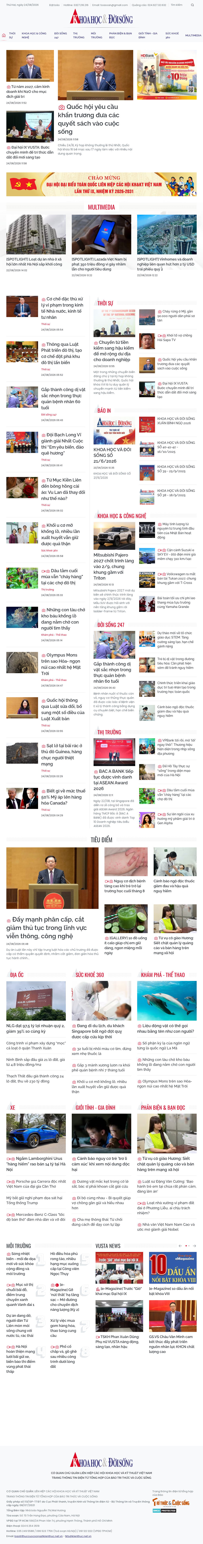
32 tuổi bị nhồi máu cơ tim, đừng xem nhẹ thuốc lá (101, 1051)
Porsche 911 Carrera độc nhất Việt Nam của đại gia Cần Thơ (36, 1183)
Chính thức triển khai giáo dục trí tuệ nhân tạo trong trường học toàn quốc (176, 687)
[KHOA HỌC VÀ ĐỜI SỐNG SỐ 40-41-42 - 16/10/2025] (147, 449)
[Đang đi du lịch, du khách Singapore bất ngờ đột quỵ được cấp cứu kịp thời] (101, 1001)
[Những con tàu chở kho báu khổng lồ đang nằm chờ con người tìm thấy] (22, 617)
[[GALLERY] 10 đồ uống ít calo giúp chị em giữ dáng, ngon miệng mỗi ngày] (126, 918)
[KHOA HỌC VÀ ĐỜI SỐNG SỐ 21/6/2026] (114, 430)
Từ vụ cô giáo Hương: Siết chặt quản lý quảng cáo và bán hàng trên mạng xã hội (174, 945)
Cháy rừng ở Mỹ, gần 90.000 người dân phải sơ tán (176, 316)
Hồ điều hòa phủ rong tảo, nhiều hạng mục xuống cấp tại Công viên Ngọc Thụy (64, 1264)
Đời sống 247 (60, 35)
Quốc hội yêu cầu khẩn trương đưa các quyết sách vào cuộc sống (88, 119)
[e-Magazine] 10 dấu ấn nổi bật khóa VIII (171, 1291)
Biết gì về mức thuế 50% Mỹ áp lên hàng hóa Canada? (63, 797)
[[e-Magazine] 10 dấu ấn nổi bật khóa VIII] (173, 1268)
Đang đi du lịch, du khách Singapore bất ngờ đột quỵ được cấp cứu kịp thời (98, 1031)
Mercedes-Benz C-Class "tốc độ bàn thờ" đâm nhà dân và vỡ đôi (35, 1217)
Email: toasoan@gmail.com (110, 5)
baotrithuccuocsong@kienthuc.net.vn (38, 1536)
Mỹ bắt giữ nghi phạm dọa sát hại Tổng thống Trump (34, 1200)
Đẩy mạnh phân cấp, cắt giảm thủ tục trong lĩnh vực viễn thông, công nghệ (46, 928)
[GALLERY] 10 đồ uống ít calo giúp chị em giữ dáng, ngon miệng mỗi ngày (125, 945)
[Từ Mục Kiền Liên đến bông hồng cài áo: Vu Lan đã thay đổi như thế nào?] (22, 487)
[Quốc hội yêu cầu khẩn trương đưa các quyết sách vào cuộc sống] (95, 75)
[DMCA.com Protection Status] (164, 1510)
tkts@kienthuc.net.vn (78, 1536)
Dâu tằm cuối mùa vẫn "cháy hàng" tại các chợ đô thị (62, 576)
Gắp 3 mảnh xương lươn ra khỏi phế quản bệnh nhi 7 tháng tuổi (101, 1067)
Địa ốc (16, 975)
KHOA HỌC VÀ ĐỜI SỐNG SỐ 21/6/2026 (112, 455)
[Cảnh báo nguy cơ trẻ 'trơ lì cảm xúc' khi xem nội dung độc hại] (101, 1133)
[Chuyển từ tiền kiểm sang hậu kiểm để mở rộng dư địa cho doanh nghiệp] (114, 323)
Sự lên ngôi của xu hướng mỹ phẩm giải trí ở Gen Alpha (176, 818)
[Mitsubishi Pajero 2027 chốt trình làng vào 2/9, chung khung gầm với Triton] (114, 536)
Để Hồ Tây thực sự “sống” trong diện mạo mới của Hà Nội (174, 770)
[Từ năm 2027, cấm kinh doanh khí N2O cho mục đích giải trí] (30, 66)
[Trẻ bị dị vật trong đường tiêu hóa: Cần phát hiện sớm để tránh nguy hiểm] (147, 665)
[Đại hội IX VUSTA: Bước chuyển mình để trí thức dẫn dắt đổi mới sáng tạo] (30, 126)
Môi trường (96, 35)
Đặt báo (54, 5)
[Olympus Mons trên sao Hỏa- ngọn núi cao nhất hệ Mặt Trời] (22, 662)
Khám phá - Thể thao (54, 634)
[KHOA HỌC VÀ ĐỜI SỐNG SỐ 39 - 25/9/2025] (147, 473)
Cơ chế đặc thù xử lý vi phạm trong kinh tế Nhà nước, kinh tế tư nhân (62, 308)
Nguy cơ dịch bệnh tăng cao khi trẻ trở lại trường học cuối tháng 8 (125, 886)
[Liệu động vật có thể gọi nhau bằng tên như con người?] (167, 1001)
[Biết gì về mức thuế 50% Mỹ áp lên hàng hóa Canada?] (22, 798)
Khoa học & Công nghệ (34, 35)
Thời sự (12, 35)
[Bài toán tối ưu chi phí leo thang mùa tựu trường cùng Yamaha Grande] (147, 604)
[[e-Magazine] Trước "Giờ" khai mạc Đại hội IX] (119, 1268)
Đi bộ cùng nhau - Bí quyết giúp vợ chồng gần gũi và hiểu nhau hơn (101, 1203)
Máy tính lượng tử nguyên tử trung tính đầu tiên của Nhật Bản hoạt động (175, 530)
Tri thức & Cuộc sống (170, 1502)
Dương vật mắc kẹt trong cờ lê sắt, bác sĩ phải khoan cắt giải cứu (100, 1183)
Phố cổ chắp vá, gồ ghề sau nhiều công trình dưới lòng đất (63, 1356)
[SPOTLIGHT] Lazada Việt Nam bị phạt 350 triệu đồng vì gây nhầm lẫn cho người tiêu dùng (99, 264)
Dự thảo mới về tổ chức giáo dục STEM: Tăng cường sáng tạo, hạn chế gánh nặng (175, 639)
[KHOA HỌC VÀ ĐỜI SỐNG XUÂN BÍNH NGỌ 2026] (147, 425)
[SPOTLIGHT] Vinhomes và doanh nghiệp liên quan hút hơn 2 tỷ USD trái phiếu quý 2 (165, 264)
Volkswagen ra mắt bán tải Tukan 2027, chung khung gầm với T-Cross (176, 578)
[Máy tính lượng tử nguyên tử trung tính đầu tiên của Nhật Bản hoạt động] (147, 530)
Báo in (104, 410)
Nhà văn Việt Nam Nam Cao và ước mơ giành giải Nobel (166, 1227)
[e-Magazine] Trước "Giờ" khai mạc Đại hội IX (119, 1291)
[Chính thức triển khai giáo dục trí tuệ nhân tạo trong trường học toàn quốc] (147, 689)
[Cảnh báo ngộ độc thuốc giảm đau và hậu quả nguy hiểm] (147, 713)
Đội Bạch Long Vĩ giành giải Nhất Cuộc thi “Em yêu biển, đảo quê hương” (62, 444)
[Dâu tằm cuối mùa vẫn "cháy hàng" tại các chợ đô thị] (22, 578)
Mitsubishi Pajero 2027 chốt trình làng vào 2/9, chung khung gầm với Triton (114, 566)
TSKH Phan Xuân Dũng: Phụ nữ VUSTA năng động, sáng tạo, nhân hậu (117, 1342)
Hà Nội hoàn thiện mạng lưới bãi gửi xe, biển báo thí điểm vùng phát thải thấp (20, 1359)
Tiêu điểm (101, 839)
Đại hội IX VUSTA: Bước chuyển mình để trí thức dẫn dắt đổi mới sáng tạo (30, 152)
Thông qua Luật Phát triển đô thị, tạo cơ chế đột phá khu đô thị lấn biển (61, 353)
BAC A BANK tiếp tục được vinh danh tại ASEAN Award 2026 (113, 780)
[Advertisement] (102, 1406)
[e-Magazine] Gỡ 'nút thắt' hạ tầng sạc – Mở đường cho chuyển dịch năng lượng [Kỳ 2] (64, 1297)
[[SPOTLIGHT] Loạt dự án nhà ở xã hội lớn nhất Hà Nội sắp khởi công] (36, 234)
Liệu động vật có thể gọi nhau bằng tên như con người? (165, 1028)
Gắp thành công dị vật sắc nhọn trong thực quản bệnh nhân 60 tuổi (63, 398)
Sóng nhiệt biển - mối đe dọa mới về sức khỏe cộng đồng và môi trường (20, 1264)
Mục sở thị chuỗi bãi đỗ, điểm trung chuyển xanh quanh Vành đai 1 (20, 1295)
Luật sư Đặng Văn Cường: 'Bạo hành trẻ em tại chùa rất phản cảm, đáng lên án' (166, 1186)
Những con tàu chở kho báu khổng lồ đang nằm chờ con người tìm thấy (63, 619)
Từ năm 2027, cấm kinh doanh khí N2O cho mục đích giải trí (28, 92)
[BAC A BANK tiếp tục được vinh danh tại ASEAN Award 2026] (114, 752)
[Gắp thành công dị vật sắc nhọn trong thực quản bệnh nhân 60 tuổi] (22, 397)
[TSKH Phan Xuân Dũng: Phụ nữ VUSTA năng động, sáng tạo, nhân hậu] (119, 1316)
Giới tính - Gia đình (148, 35)
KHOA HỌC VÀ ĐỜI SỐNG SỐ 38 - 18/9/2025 (176, 493)
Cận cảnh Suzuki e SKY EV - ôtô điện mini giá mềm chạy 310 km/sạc (176, 554)
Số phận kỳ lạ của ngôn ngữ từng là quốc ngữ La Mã (163, 1045)
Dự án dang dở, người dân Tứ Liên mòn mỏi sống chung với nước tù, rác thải (19, 1325)
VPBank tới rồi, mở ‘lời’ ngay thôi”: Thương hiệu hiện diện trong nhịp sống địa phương (176, 747)
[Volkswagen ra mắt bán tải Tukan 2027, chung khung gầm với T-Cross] (147, 580)
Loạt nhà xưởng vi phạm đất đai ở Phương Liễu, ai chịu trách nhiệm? (165, 1208)
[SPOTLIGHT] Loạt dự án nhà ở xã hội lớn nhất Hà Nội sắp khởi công (34, 261)
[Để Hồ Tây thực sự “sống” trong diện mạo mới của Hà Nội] (147, 772)
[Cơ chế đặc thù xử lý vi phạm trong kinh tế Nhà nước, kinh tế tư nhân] (22, 306)
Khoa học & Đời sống (101, 16)
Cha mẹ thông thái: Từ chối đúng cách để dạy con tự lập (97, 1222)
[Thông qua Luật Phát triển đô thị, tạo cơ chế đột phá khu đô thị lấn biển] (22, 351)
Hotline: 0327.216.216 (76, 5)
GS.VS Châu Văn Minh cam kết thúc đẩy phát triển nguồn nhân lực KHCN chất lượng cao (171, 1344)
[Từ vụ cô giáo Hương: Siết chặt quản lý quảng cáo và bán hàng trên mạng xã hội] (175, 918)
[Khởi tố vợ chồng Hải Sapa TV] (147, 341)
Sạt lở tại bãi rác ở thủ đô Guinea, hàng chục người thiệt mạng (61, 754)
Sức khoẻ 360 (172, 35)
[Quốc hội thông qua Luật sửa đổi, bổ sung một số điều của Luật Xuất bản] (22, 707)
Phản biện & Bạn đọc (120, 35)
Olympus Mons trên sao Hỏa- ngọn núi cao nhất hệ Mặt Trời (61, 664)
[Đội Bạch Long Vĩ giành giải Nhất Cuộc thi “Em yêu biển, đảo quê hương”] (22, 442)
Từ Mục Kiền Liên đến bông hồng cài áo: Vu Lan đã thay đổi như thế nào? (63, 489)
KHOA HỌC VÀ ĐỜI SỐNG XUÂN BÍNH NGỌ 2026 (176, 421)
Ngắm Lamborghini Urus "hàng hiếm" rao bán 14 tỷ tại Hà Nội (35, 1164)
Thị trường (78, 35)
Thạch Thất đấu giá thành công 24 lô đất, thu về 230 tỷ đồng (35, 1078)
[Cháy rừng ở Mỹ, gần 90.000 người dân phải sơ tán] (147, 317)
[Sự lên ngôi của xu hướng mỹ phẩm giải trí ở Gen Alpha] (147, 820)
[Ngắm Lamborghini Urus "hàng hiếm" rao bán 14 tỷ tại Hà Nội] (36, 1133)
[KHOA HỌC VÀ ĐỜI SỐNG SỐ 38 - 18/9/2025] (147, 497)
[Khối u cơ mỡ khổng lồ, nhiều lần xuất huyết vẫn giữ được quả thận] (22, 532)
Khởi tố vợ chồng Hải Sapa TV (174, 338)
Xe (12, 1107)
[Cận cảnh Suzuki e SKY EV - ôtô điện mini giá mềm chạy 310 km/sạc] (147, 556)
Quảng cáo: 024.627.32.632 (149, 5)
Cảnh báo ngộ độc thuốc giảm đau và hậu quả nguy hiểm (175, 711)
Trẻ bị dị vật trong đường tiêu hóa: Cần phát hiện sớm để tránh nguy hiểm (175, 663)
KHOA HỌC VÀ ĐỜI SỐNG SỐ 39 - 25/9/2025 (176, 469)
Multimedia (193, 35)
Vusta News (108, 1246)
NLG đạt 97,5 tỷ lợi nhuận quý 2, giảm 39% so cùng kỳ (35, 1028)
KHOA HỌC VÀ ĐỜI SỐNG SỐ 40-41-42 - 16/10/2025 (176, 447)
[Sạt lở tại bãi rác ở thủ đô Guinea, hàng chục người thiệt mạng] (22, 753)
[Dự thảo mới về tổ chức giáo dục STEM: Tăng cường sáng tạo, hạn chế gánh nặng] (147, 639)
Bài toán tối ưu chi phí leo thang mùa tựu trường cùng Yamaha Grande (176, 602)
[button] (180, 1245)
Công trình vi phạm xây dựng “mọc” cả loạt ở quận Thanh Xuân (36, 1045)
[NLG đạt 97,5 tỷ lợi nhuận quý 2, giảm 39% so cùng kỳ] (36, 1001)
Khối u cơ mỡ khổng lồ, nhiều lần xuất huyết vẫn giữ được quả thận (60, 534)
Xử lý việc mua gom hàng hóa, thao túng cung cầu (63, 1328)
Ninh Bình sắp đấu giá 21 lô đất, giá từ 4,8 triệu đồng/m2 (35, 1062)
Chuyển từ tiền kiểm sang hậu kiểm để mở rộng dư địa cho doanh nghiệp (114, 351)
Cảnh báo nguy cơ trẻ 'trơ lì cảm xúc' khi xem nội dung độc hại (101, 1164)
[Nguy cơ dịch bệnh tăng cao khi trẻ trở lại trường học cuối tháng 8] (126, 861)
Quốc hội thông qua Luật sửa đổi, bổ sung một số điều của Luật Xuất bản (62, 709)
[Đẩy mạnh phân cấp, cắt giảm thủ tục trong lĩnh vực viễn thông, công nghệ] (52, 878)
